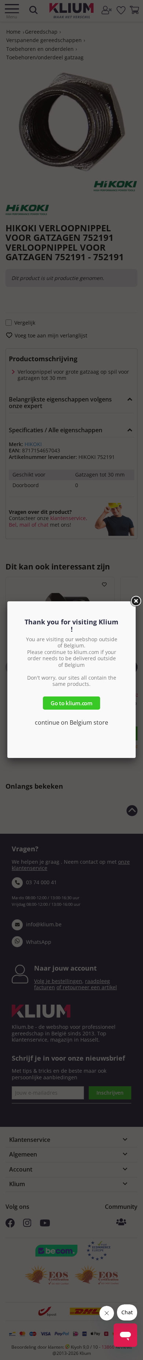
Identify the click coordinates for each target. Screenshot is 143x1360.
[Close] (135, 601)
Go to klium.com (71, 703)
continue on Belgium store (71, 722)
